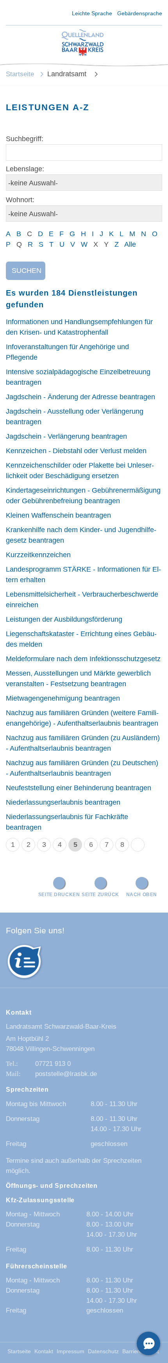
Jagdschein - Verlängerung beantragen (66, 436)
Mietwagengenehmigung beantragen (63, 698)
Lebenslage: (25, 169)
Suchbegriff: (24, 139)
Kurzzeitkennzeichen (38, 555)
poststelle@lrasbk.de (66, 1074)
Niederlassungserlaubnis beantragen (63, 802)
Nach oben (141, 894)
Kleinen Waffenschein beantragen (58, 515)
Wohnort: (20, 200)
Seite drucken (59, 894)
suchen (26, 270)
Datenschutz (103, 1351)
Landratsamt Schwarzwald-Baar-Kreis (61, 1026)
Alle (130, 244)
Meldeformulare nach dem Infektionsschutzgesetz (83, 659)
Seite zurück (100, 894)
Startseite (20, 74)
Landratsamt (67, 74)
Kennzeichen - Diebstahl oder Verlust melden (76, 451)
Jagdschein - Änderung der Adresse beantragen (80, 397)
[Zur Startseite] (83, 43)
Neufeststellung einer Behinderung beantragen (78, 788)
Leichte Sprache (92, 13)
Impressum (70, 1351)
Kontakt (43, 1351)
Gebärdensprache (139, 13)
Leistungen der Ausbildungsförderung (64, 619)
